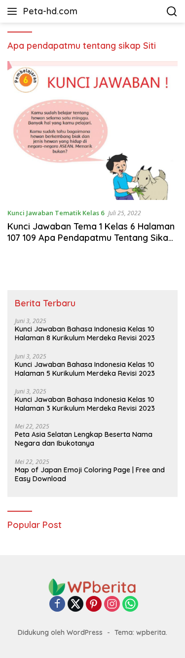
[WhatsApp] (130, 604)
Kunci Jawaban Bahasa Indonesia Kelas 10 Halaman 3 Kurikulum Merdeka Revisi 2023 (85, 404)
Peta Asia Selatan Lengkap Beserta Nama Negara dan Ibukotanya (83, 439)
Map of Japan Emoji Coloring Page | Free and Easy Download (90, 474)
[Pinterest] (94, 604)
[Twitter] (75, 604)
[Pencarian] (172, 11)
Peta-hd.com (50, 11)
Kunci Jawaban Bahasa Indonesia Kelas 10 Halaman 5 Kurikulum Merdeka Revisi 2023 (85, 369)
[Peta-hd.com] (92, 586)
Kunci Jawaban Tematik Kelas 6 (55, 212)
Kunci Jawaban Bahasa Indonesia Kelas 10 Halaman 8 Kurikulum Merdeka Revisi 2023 (85, 333)
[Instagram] (112, 604)
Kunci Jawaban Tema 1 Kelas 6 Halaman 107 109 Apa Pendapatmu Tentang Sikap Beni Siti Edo (91, 238)
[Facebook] (57, 604)
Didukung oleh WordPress (60, 632)
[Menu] (14, 11)
